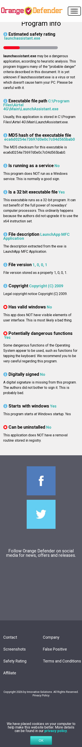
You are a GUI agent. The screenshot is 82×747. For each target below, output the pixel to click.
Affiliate (9, 673)
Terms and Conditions (62, 661)
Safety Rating (14, 661)
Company (51, 637)
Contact (10, 637)
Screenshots (14, 649)
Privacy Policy (41, 695)
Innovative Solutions (39, 692)
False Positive (55, 649)
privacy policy (55, 731)
